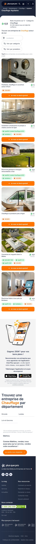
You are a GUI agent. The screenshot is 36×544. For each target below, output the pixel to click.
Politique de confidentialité (11, 540)
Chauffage (22, 8)
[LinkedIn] (10, 474)
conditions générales (18, 384)
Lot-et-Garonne (7, 420)
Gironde (4, 414)
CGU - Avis (24, 536)
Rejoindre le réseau (24, 489)
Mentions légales (14, 536)
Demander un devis (24, 492)
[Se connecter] (33, 4)
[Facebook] (3, 474)
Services (4, 489)
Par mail (4, 515)
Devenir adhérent (23, 499)
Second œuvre (13, 8)
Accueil (5, 8)
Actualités (5, 492)
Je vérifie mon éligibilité (14, 452)
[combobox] (13, 38)
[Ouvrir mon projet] (28, 4)
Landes (21, 414)
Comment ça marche (24, 485)
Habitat (4, 485)
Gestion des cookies (27, 540)
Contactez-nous (23, 495)
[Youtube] (6, 474)
